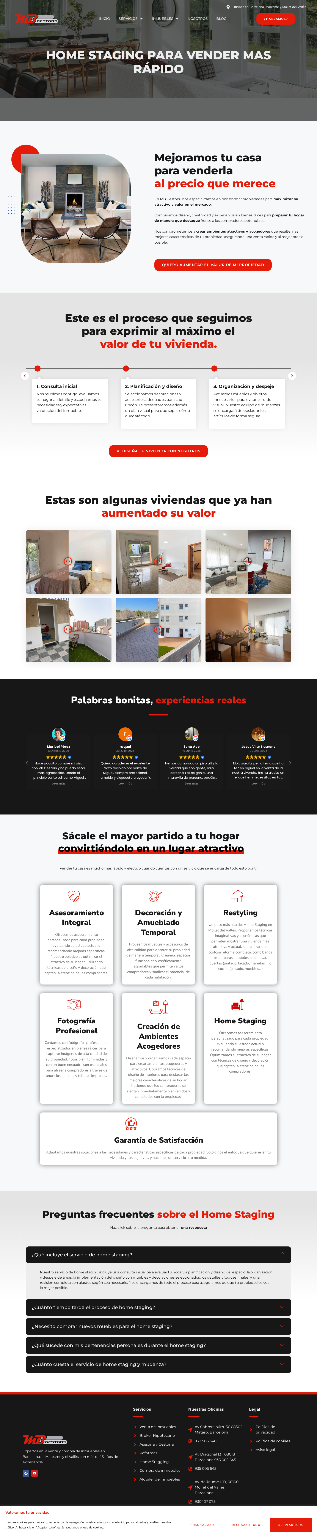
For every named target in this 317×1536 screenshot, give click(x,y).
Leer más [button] (58, 784)
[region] (158, 1521)
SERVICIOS (128, 19)
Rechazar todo (246, 1525)
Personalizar (201, 1525)
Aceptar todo (291, 1525)
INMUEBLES (162, 19)
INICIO (104, 19)
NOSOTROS (198, 19)
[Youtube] (34, 1473)
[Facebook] (26, 1473)
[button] (290, 763)
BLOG (221, 19)
